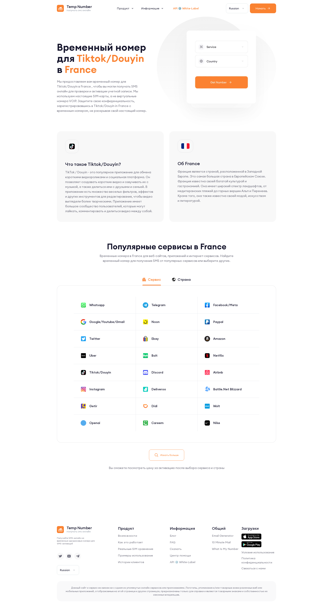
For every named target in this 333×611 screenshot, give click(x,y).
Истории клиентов (131, 562)
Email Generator (222, 535)
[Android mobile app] (251, 544)
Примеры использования (135, 555)
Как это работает (130, 542)
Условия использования (257, 552)
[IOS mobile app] (251, 537)
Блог (173, 535)
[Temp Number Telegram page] (77, 556)
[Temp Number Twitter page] (60, 556)
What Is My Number (225, 549)
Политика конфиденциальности (256, 560)
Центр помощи (180, 555)
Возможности (127, 535)
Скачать (176, 549)
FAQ (172, 542)
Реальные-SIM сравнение (135, 549)
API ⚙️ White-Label (186, 8)
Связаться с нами (253, 568)
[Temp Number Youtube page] (69, 556)
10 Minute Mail (221, 542)
